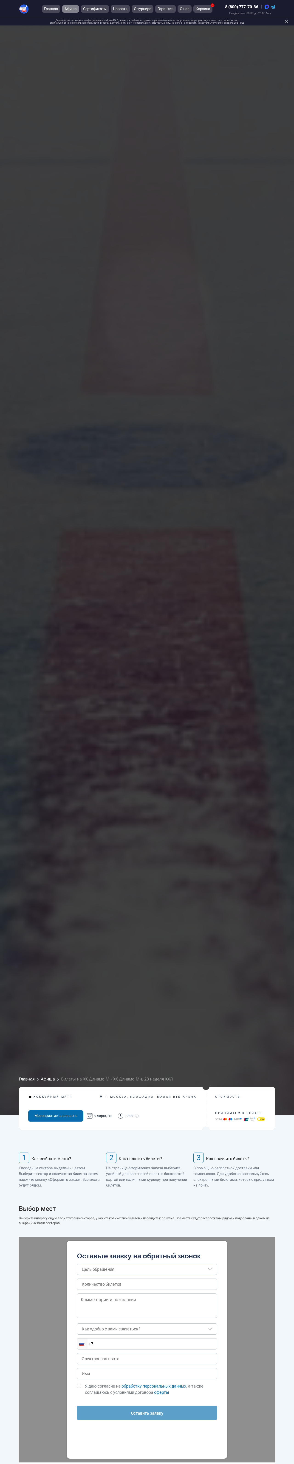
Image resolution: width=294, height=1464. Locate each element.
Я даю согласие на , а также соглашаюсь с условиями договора (144, 1389)
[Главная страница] (24, 9)
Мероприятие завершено (55, 1116)
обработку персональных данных (154, 1386)
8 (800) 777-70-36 (241, 6)
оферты (161, 1392)
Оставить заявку (147, 1413)
